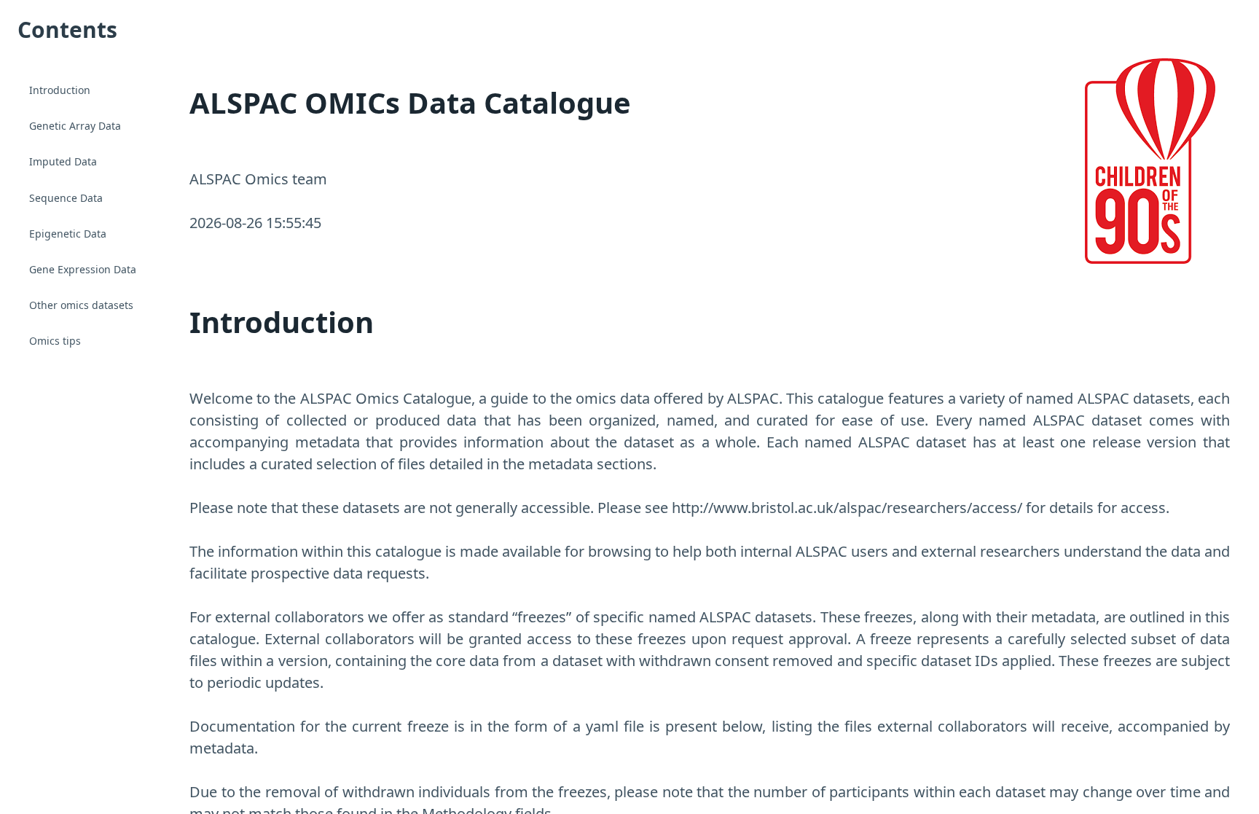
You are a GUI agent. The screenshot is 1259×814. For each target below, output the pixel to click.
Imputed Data (63, 161)
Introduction (59, 90)
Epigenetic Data (67, 233)
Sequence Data (66, 198)
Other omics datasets (81, 305)
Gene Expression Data (82, 269)
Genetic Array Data (75, 126)
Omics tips (55, 341)
